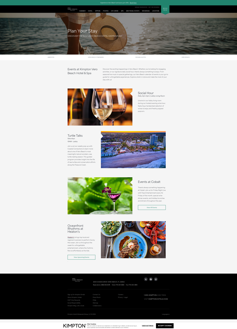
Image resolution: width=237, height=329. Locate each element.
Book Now (133, 3)
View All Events (152, 207)
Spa (122, 11)
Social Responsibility (74, 303)
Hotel (90, 11)
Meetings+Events (132, 11)
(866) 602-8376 (105, 285)
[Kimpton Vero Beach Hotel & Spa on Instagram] (156, 279)
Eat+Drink (114, 11)
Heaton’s (71, 237)
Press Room (97, 297)
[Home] (72, 10)
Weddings (146, 11)
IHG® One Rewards (74, 300)
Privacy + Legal (123, 297)
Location (155, 11)
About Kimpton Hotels (75, 297)
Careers (120, 294)
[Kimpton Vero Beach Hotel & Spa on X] (146, 279)
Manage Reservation (141, 7)
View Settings (147, 326)
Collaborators (97, 306)
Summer (82, 11)
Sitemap (95, 303)
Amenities (51, 57)
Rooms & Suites (141, 57)
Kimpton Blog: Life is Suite (76, 306)
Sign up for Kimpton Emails (76, 294)
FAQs (94, 300)
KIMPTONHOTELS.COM (158, 299)
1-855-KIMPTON (150, 295)
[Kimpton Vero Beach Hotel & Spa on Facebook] (151, 279)
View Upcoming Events (81, 257)
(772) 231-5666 (120, 285)
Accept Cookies (165, 325)
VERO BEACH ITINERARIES (96, 57)
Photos (105, 11)
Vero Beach (186, 57)
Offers (97, 11)
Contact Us (96, 294)
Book (165, 9)
